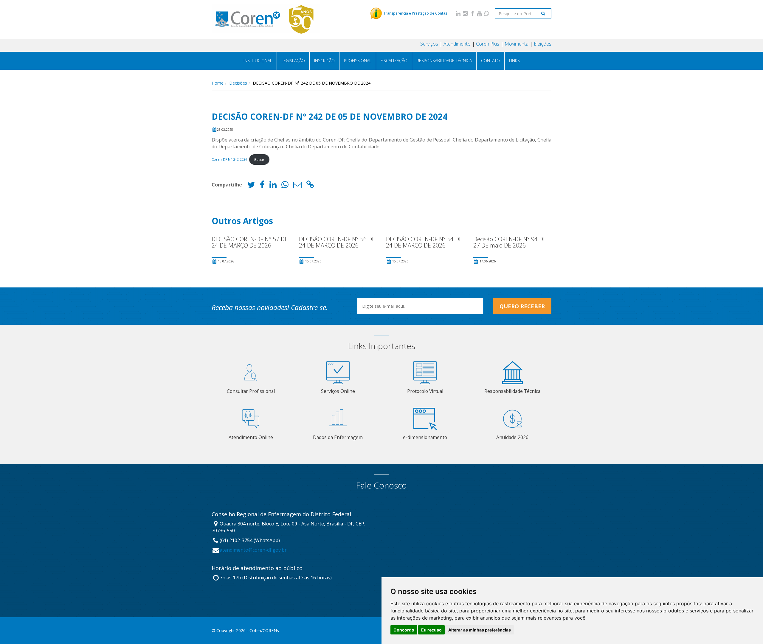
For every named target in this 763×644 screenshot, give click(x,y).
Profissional (357, 60)
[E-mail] (297, 186)
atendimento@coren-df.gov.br (253, 550)
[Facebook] (472, 13)
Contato (490, 60)
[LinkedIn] (458, 13)
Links (514, 60)
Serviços (429, 44)
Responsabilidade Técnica (444, 60)
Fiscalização (394, 60)
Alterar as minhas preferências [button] (479, 629)
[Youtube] (479, 13)
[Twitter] (251, 186)
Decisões (238, 83)
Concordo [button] (403, 629)
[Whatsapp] (486, 13)
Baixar (259, 159)
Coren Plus (487, 44)
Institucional (258, 60)
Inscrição (324, 60)
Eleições (542, 44)
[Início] (266, 19)
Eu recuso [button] (431, 629)
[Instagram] (465, 13)
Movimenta (516, 44)
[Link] (310, 186)
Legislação (293, 60)
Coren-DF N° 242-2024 (229, 159)
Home (218, 83)
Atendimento (457, 44)
